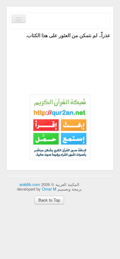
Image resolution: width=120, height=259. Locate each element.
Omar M (49, 189)
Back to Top (49, 200)
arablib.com (29, 184)
